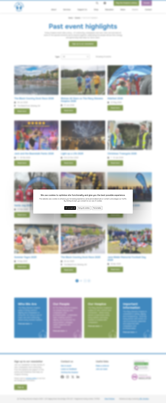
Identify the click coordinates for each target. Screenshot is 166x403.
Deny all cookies (84, 208)
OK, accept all (70, 208)
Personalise (97, 208)
